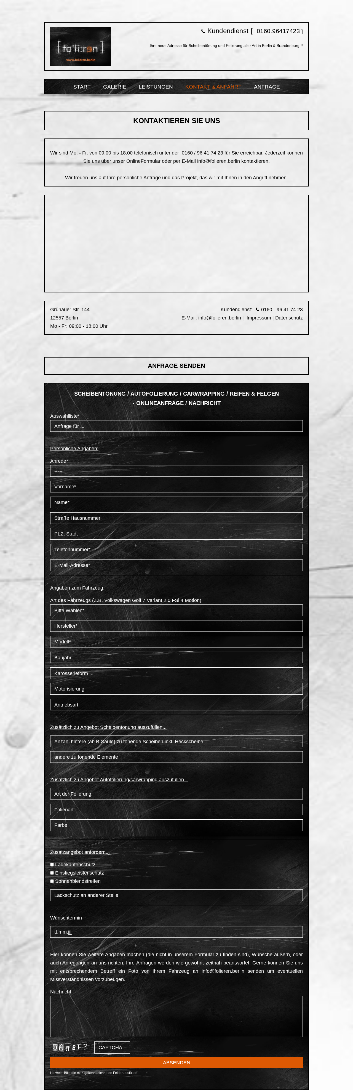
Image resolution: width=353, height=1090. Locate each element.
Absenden (176, 1062)
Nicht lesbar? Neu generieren (68, 1055)
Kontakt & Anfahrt (213, 87)
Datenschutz (289, 318)
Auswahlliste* (65, 416)
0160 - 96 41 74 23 (282, 309)
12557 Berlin (64, 318)
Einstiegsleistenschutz (79, 873)
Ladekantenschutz (75, 864)
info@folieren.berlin (218, 161)
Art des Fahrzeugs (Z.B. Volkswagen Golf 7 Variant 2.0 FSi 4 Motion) (125, 600)
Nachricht (60, 992)
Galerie (114, 87)
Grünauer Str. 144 (70, 309)
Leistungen (156, 87)
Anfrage (267, 87)
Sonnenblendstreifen (78, 881)
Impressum (258, 318)
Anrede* (59, 461)
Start (82, 87)
